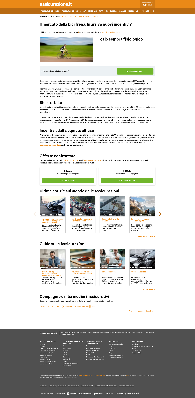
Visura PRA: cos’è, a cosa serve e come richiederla (82, 273)
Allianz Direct (67, 348)
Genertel (65, 357)
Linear (65, 355)
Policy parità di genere (73, 385)
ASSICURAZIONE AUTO (50, 11)
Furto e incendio (91, 346)
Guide (111, 346)
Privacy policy (43, 385)
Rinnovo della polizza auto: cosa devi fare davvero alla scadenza (51, 274)
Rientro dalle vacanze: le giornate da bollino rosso (82, 220)
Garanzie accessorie (115, 344)
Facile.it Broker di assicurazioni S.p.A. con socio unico (91, 375)
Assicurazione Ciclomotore (49, 348)
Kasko (88, 355)
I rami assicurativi (108, 272)
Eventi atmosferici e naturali (95, 357)
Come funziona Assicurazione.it (142, 346)
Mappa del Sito (137, 353)
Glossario (112, 348)
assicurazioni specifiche (50, 145)
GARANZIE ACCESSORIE (128, 11)
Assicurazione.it (46, 16)
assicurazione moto (92, 160)
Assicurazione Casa (46, 355)
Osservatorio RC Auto (116, 355)
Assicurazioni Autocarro (48, 351)
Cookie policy (52, 385)
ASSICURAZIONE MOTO (71, 11)
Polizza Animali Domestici (48, 362)
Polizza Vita (43, 357)
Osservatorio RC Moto (116, 357)
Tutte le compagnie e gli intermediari (70, 364)
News (57, 16)
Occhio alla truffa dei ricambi (110, 220)
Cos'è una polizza (138, 272)
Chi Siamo (135, 344)
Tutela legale (90, 352)
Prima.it (65, 350)
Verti (64, 346)
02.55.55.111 (149, 11)
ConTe (65, 352)
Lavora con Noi (137, 351)
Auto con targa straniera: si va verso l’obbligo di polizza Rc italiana (52, 221)
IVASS (127, 375)
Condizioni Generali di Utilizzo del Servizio (106, 385)
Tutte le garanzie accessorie (95, 359)
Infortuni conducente (93, 348)
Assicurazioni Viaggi (46, 353)
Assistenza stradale (92, 350)
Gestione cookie (62, 385)
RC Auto (68, 171)
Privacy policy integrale (87, 385)
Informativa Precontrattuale (126, 385)
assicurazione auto (70, 160)
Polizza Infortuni (45, 359)
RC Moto (127, 171)
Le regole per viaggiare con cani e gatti (140, 220)
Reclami (134, 348)
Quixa (65, 361)
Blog (110, 353)
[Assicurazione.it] (56, 6)
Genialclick (66, 359)
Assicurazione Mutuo (46, 364)
